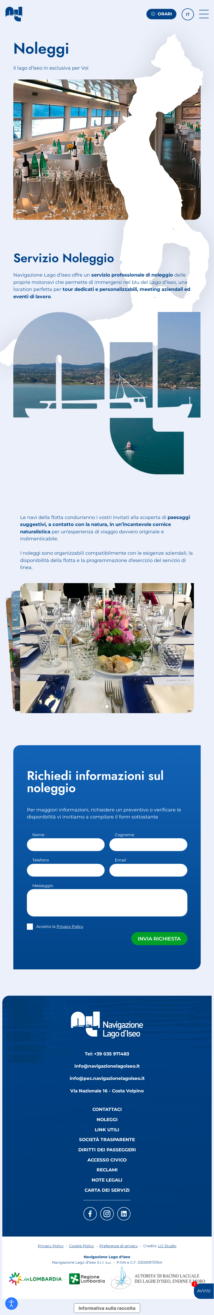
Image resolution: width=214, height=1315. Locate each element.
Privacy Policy (70, 926)
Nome (39, 835)
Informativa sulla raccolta (107, 1308)
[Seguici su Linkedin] (124, 1214)
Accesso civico (107, 1160)
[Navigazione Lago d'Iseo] (13, 14)
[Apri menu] (204, 14)
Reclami (107, 1169)
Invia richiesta (159, 938)
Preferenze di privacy (118, 1246)
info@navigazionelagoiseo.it (107, 1066)
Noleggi (107, 1119)
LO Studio (167, 1246)
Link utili (107, 1129)
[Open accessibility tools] (11, 1303)
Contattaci (107, 1109)
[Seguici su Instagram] (107, 1214)
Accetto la (59, 926)
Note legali (107, 1180)
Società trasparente (107, 1139)
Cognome (126, 835)
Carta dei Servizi (107, 1190)
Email (122, 860)
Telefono (40, 860)
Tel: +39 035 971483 (107, 1053)
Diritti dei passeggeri (107, 1149)
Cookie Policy (81, 1246)
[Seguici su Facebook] (90, 1214)
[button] (188, 14)
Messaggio (42, 885)
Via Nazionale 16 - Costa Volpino (107, 1090)
